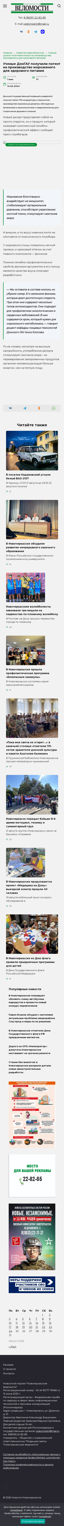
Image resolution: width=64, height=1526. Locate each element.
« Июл (12, 1346)
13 (30, 1323)
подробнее (16, 1510)
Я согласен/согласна (32, 1521)
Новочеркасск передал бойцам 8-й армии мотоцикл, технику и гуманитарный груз (30, 822)
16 (50, 1323)
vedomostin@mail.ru (36, 23)
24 (10, 1331)
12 (23, 1323)
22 (43, 1327)
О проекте (9, 1369)
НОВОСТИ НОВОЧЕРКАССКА (21, 145)
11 (17, 1323)
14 (37, 1323)
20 (30, 1327)
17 (10, 1327)
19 (23, 1327)
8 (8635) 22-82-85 (35, 17)
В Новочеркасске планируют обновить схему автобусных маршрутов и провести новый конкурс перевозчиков (27, 1000)
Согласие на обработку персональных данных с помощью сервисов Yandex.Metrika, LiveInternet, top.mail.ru (31, 1458)
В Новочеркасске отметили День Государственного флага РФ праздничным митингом (30, 1034)
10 (10, 1323)
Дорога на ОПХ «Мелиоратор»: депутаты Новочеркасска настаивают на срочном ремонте (29, 1050)
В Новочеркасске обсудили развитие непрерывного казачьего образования (30, 547)
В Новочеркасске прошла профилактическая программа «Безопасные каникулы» (27, 673)
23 (50, 1327)
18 (17, 1327)
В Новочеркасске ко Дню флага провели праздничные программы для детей (30, 962)
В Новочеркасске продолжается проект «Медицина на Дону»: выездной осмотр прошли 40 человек (29, 887)
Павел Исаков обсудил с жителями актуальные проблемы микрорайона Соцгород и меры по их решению (32, 1018)
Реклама (8, 1364)
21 (37, 1327)
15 (43, 1323)
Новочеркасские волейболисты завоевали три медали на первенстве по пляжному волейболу (32, 610)
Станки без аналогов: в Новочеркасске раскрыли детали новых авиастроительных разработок (30, 1067)
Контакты (8, 1373)
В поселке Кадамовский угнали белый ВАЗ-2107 (28, 476)
